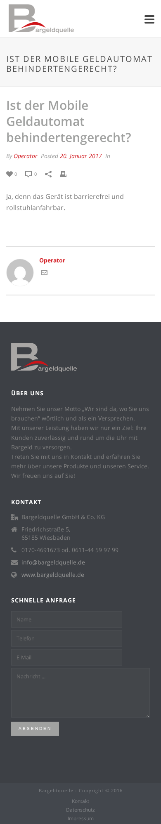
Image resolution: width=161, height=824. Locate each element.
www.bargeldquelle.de (52, 574)
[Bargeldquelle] (4, 18)
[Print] (67, 173)
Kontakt (80, 801)
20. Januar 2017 (81, 156)
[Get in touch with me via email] (44, 274)
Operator (26, 156)
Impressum (81, 818)
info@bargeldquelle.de (53, 562)
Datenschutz (80, 810)
